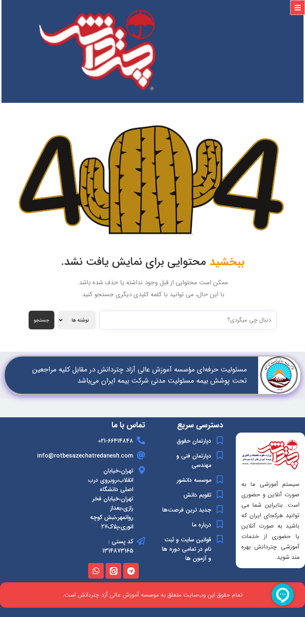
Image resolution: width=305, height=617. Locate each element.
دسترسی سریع (200, 425)
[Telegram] (131, 571)
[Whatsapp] (96, 571)
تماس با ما (128, 425)
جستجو (41, 320)
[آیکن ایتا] (113, 571)
